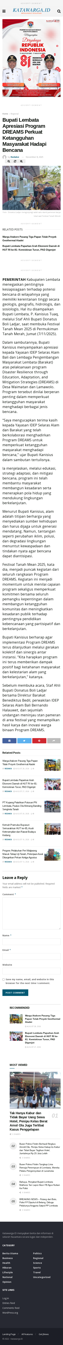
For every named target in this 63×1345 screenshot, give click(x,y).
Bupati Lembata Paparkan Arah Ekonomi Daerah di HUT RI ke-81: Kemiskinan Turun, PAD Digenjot (19, 783)
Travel (37, 1272)
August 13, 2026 (22, 862)
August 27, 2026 (22, 791)
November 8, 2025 (34, 156)
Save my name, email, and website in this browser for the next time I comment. (30, 981)
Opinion (6, 1281)
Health (6, 1262)
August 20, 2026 (22, 813)
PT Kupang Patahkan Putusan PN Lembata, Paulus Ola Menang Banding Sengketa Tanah (21, 806)
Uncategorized (41, 1277)
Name (7, 935)
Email (6, 950)
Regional (15, 113)
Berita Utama (10, 1253)
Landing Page (9, 1334)
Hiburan (6, 1267)
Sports (37, 1267)
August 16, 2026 (22, 839)
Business (7, 1258)
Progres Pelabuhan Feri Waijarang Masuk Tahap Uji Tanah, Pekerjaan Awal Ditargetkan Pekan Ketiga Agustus (22, 854)
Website (7, 964)
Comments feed (10, 1307)
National (7, 1277)
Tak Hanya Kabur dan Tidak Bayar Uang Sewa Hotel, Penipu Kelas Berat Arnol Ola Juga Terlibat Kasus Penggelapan (28, 1121)
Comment (9, 894)
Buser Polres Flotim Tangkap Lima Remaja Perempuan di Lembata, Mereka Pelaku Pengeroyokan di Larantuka (39, 1167)
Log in (5, 1298)
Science (37, 1262)
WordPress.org (10, 1312)
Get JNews (44, 1334)
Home (5, 113)
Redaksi (15, 156)
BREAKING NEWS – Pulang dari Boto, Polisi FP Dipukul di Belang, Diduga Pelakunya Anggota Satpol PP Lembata (38, 1202)
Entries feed (8, 1303)
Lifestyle (7, 1272)
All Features (27, 1334)
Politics (37, 1253)
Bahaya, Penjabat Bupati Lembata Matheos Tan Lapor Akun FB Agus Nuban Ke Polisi (39, 1185)
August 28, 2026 (22, 768)
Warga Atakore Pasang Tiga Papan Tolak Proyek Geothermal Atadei (42, 1018)
